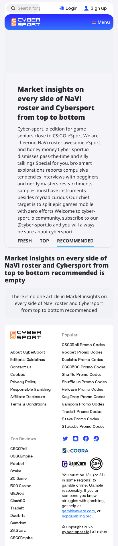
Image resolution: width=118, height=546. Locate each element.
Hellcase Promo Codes (82, 389)
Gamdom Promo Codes (83, 404)
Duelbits (17, 515)
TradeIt (17, 508)
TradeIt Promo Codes (82, 411)
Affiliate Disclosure (27, 396)
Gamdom (18, 522)
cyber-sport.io (75, 531)
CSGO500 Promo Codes (84, 367)
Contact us (21, 367)
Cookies (17, 374)
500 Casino (21, 485)
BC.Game (18, 478)
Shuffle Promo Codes (81, 374)
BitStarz (18, 530)
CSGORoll (18, 448)
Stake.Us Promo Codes (83, 426)
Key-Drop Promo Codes (83, 396)
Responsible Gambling (30, 389)
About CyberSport (27, 352)
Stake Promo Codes (80, 418)
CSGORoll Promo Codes (83, 344)
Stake (15, 470)
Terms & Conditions (28, 404)
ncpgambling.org (77, 516)
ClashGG (17, 500)
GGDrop (17, 493)
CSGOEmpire (21, 456)
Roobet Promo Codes (82, 352)
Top (44, 241)
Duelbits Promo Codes (82, 359)
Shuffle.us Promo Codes (84, 381)
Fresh (24, 241)
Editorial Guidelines (27, 359)
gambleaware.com (78, 511)
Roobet (17, 463)
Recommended (75, 241)
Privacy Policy (23, 381)
